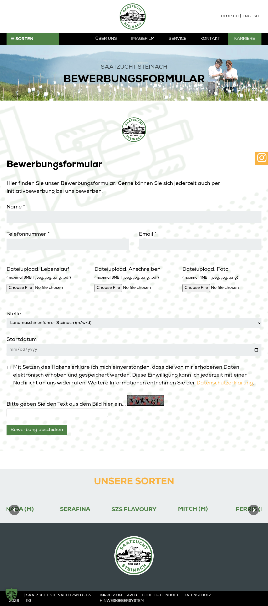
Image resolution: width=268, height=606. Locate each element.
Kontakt (210, 39)
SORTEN (24, 39)
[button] (11, 594)
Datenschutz (197, 595)
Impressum (111, 595)
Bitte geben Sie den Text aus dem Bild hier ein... (66, 404)
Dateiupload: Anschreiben (127, 273)
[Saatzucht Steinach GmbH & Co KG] (133, 16)
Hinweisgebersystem (122, 601)
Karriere (244, 39)
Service (177, 39)
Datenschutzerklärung (225, 383)
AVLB (132, 595)
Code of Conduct (160, 595)
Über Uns (106, 39)
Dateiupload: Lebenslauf (39, 273)
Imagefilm (142, 39)
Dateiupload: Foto (210, 273)
